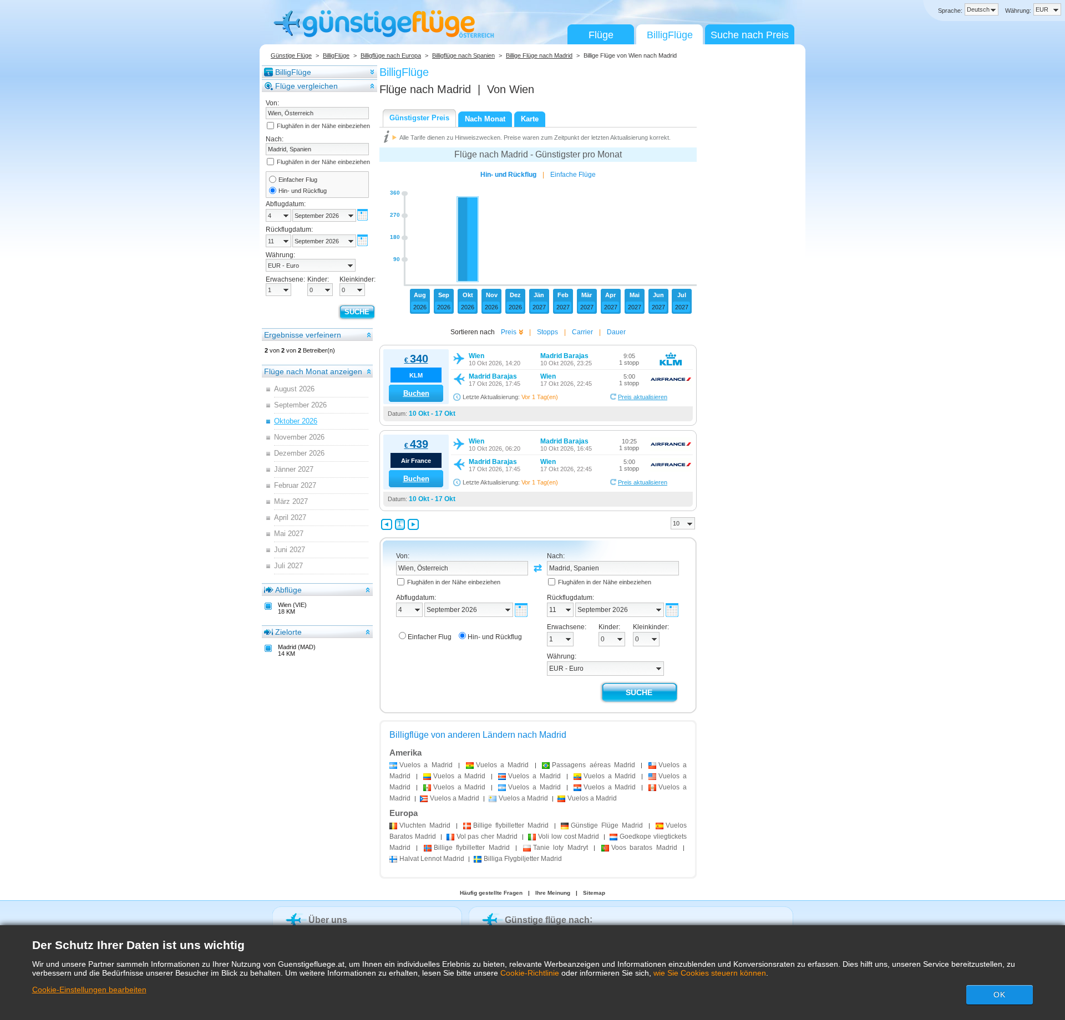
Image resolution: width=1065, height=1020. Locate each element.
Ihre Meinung (552, 893)
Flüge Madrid (607, 825)
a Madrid (426, 765)
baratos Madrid (644, 847)
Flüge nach (425, 89)
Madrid (424, 825)
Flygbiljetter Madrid (523, 859)
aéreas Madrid (593, 765)
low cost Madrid (569, 836)
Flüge (601, 34)
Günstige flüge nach (547, 920)
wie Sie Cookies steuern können (709, 972)
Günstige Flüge (291, 55)
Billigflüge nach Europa (391, 55)
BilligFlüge (670, 34)
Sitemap (594, 893)
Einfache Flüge (573, 174)
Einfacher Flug (297, 179)
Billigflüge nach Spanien (463, 55)
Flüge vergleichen (306, 85)
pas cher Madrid (487, 836)
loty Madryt (560, 847)
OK (999, 994)
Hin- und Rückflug (302, 190)
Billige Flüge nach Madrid (539, 55)
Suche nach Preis (750, 34)
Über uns (327, 920)
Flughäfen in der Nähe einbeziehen (323, 126)
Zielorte (288, 632)
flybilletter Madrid (511, 825)
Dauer (616, 332)
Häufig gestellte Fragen (491, 893)
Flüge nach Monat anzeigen (313, 371)
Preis (508, 332)
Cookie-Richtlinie (529, 972)
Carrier (582, 332)
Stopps (547, 332)
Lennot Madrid (431, 859)
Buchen (416, 393)
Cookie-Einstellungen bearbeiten (89, 989)
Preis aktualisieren (642, 397)
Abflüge (288, 589)
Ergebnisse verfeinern (302, 334)
